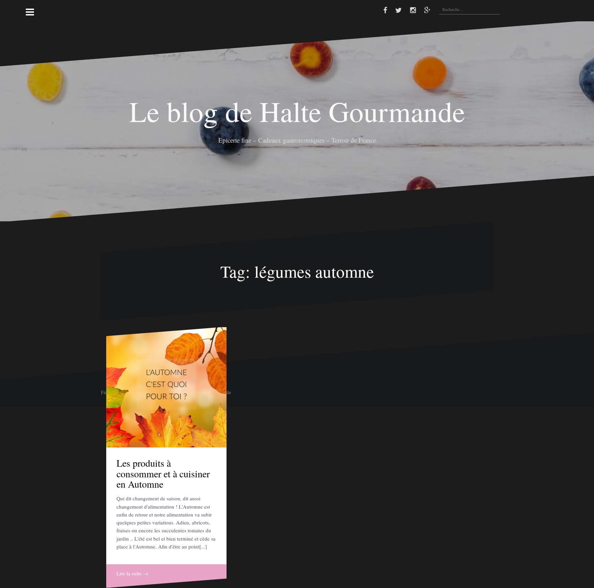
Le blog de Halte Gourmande (297, 111)
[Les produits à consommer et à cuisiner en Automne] (166, 387)
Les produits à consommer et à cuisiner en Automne (163, 473)
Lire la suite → (132, 573)
